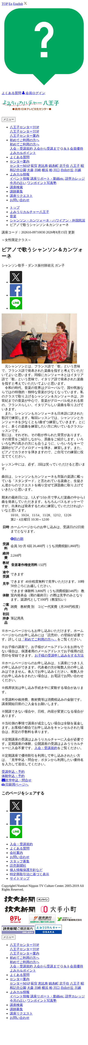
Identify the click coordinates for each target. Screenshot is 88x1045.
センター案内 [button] (19, 161)
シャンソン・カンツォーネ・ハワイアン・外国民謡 (47, 220)
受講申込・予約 (13, 771)
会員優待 (76, 148)
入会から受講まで (47, 148)
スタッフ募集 (19, 861)
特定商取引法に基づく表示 (29, 874)
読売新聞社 (18, 865)
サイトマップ (19, 878)
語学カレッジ (75, 178)
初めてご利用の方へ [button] (24, 140)
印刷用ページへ (16, 784)
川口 (56, 170)
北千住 (64, 165)
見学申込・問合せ (18, 780)
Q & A (65, 148)
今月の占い (18, 183)
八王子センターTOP (24, 131)
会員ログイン (35, 93)
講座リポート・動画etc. (47, 178)
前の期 (18, 539)
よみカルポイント (23, 153)
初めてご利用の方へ (24, 144)
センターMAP (20, 165)
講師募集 (16, 191)
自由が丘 (67, 170)
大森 (30, 170)
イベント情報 (19, 178)
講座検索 (16, 187)
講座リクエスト (21, 195)
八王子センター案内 (24, 135)
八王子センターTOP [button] (24, 127)
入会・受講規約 (21, 148)
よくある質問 (19, 157)
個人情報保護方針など (26, 870)
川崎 (37, 170)
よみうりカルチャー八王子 (29, 212)
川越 (77, 170)
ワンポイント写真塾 (41, 183)
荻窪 (34, 165)
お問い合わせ (19, 200)
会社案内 (16, 852)
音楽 (13, 216)
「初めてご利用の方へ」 (39, 639)
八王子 (75, 165)
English (18, 4)
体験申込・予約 (13, 776)
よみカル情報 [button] (19, 174)
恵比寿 (43, 165)
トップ (15, 207)
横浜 (45, 170)
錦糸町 (54, 165)
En (10, 4)
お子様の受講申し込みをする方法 (59, 655)
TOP (5, 4)
